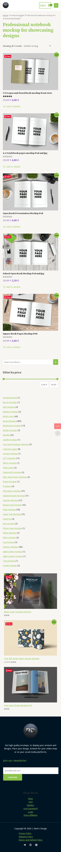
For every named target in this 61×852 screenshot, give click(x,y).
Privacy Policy (25, 833)
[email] (25, 845)
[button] (12, 106)
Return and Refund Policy (30, 839)
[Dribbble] (30, 845)
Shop (30, 798)
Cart (31, 801)
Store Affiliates (30, 815)
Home (5, 15)
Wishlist (30, 805)
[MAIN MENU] (56, 5)
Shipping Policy (26, 836)
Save (10, 577)
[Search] (55, 362)
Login (30, 811)
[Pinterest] (36, 845)
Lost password (30, 808)
